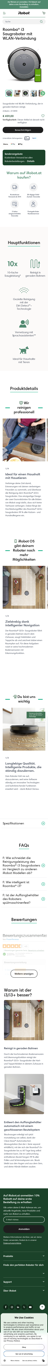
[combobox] (24, 21)
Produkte (8, 1256)
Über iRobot (9, 1290)
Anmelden (24, 6)
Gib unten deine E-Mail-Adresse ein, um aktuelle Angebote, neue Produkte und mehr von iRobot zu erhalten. (22, 1210)
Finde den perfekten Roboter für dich (23, 1264)
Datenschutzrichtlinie (12, 1243)
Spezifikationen (13, 823)
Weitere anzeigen (24, 973)
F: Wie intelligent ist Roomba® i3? (16, 884)
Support (7, 1281)
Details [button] (31, 161)
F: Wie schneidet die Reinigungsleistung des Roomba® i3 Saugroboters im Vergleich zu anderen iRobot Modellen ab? (21, 865)
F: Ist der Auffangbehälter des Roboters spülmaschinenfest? (21, 899)
